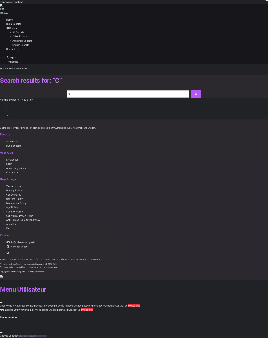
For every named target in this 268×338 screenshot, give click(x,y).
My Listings (32, 305)
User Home (6, 305)
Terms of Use (13, 186)
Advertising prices (16, 168)
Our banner (109, 305)
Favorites (8, 309)
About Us (11, 224)
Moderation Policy (16, 203)
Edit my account (48, 305)
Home (9, 19)
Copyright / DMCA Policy (20, 215)
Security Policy (14, 211)
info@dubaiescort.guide (22, 242)
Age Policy (12, 207)
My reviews (23, 309)
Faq (8, 228)
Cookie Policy (13, 194)
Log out (135, 305)
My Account (13, 159)
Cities (12, 28)
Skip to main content (11, 2)
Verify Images (65, 305)
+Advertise (12, 61)
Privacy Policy (14, 190)
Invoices (98, 305)
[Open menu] (6, 13)
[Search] (196, 94)
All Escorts (18, 32)
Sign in (12, 57)
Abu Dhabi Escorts (22, 40)
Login (9, 163)
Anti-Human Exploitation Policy (23, 220)
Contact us (12, 172)
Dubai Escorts (13, 23)
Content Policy (14, 198)
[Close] (1, 302)
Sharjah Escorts (20, 45)
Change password (83, 305)
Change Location (9, 335)
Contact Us (12, 49)
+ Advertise (19, 305)
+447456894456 (18, 246)
